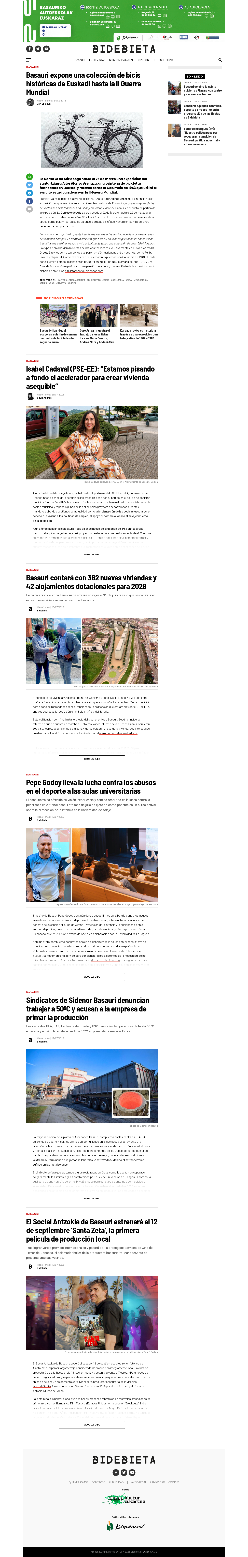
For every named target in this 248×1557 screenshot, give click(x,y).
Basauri (80, 59)
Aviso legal (138, 1482)
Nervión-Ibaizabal (121, 59)
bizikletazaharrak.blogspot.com (84, 271)
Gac (52, 283)
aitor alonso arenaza (72, 280)
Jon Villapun (44, 103)
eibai (129, 280)
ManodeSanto (42, 1386)
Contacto (98, 1482)
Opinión (143, 59)
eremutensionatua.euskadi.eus (118, 733)
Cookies (173, 1482)
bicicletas (94, 280)
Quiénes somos (78, 1482)
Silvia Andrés (44, 397)
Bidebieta (42, 610)
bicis (106, 280)
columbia (118, 280)
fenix (44, 283)
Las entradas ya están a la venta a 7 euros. (101, 1372)
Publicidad (166, 59)
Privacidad (157, 1482)
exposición (141, 280)
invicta (62, 283)
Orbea (72, 283)
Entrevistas (97, 59)
